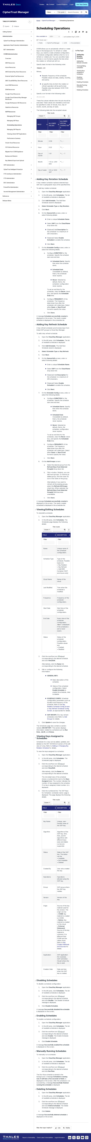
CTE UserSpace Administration (12, 174)
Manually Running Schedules (82, 86)
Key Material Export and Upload (14, 160)
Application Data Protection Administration (16, 45)
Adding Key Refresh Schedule (82, 62)
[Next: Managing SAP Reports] (72, 32)
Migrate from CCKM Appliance (14, 151)
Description (62, 535)
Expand (7, 26)
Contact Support (62, 4)
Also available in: (42, 36)
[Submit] (64, 116)
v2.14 (65, 43)
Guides (41, 4)
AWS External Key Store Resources (15, 72)
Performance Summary (13, 138)
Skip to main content (8, 2)
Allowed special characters (64, 124)
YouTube (82, 1137)
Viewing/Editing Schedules (81, 66)
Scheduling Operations (14, 125)
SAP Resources (10, 111)
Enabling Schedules (82, 82)
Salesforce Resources (11, 107)
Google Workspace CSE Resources (15, 103)
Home (38, 20)
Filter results (50, 113)
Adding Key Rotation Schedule (80, 56)
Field (39, 124)
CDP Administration (9, 165)
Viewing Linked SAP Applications (16, 134)
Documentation (75, 43)
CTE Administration (9, 178)
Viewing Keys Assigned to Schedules (81, 72)
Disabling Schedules (80, 78)
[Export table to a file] (69, 116)
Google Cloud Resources (12, 94)
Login (71, 4)
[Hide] (73, 51)
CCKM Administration (11, 54)
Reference (6, 196)
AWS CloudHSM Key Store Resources (16, 80)
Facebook (78, 1137)
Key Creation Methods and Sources (63, 944)
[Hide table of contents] (29, 21)
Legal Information (60, 1137)
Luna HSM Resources (11, 85)
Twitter (74, 1137)
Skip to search (22, 2)
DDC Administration (9, 182)
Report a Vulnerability (28, 1137)
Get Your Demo (82, 4)
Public (41, 43)
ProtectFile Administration (11, 187)
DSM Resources (10, 89)
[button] (65, 12)
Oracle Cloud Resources (12, 143)
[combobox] (54, 36)
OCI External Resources (12, 147)
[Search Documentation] (86, 12)
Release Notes (7, 200)
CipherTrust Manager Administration (14, 40)
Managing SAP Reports (14, 129)
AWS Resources (10, 63)
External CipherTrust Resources (14, 76)
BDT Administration (9, 49)
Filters (49, 12)
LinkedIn (69, 1137)
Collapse (16, 26)
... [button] (57, 20)
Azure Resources (10, 67)
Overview (8, 58)
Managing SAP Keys (13, 120)
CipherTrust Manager (48, 20)
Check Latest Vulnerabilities (45, 1137)
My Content (50, 4)
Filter (40, 132)
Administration (7, 36)
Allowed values (52, 124)
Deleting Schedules (82, 90)
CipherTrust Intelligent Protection (13, 169)
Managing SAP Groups (13, 116)
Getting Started (7, 31)
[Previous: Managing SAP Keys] (69, 32)
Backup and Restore (11, 156)
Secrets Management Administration (14, 191)
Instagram (86, 1137)
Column (41, 116)
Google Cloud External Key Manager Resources (16, 98)
